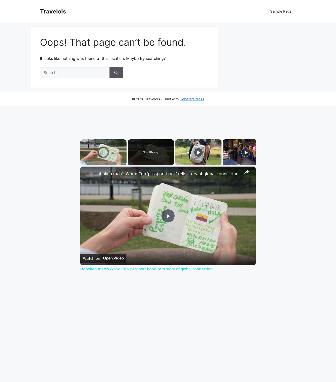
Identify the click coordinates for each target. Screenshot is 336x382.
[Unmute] (88, 162)
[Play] (83, 162)
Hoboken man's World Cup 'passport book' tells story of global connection (166, 173)
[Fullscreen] (124, 162)
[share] (247, 172)
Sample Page (280, 11)
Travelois (53, 11)
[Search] (116, 72)
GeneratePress (192, 99)
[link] (87, 173)
